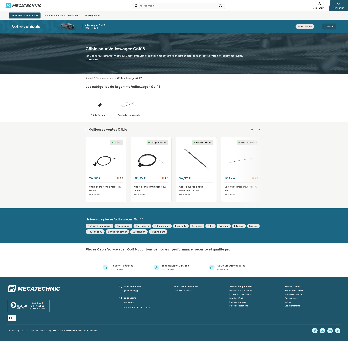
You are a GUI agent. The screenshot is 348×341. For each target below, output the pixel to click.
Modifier (329, 26)
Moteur (253, 226)
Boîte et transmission (99, 226)
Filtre (210, 226)
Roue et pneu (95, 231)
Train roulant (158, 231)
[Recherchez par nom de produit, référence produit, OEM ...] (220, 5)
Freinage (224, 226)
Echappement (162, 226)
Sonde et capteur (117, 231)
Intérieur (239, 226)
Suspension (139, 231)
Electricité (180, 226)
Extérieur (197, 226)
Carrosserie (142, 226)
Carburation (123, 226)
